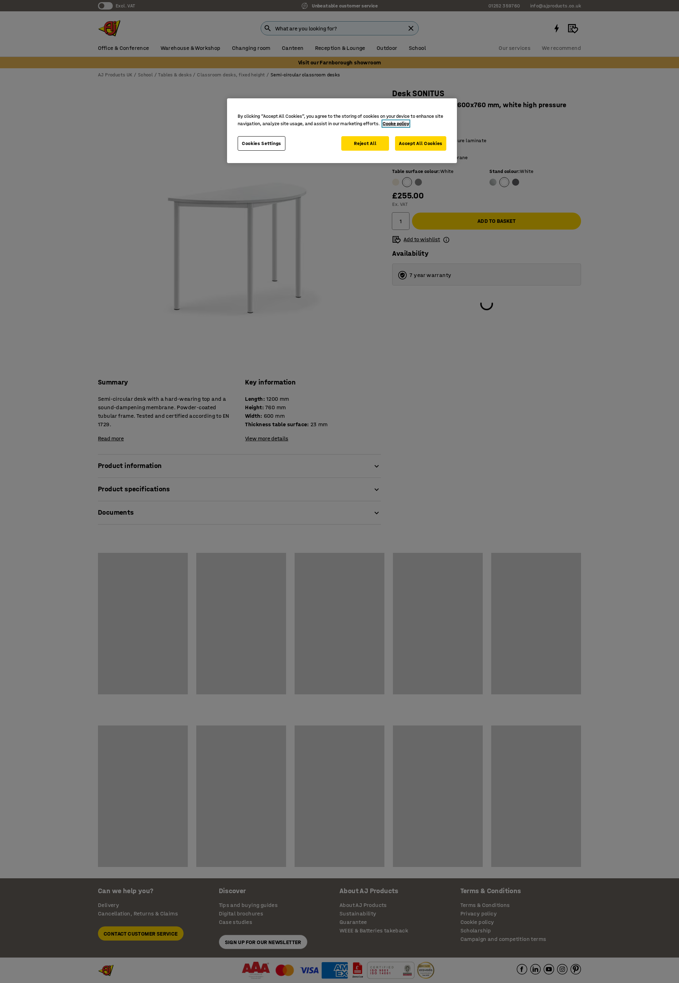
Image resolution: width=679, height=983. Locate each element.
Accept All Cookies (420, 143)
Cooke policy (396, 124)
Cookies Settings (261, 143)
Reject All (365, 143)
